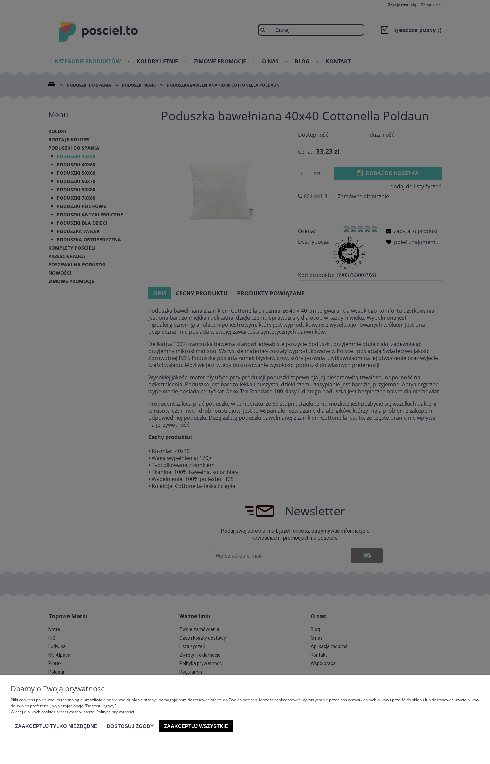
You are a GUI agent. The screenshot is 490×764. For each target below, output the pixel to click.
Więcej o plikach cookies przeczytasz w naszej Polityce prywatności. (73, 712)
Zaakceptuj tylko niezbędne (56, 726)
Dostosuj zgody (130, 726)
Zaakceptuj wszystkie (196, 726)
